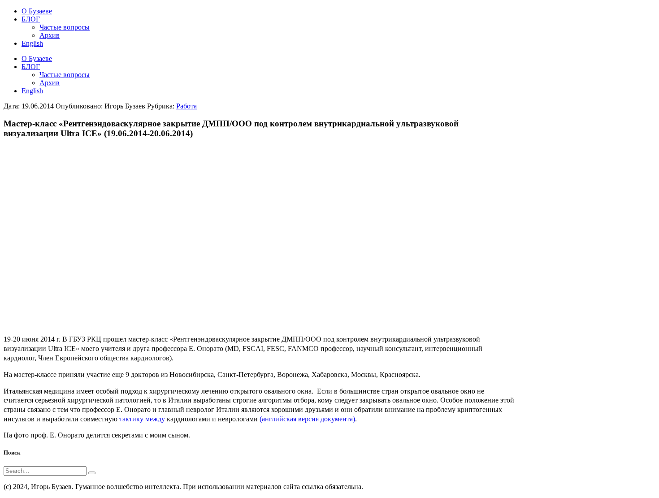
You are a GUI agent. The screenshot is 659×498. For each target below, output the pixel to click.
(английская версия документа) (307, 419)
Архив (49, 83)
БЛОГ (31, 66)
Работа (186, 106)
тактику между (142, 419)
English (32, 91)
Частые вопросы (64, 74)
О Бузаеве (37, 58)
